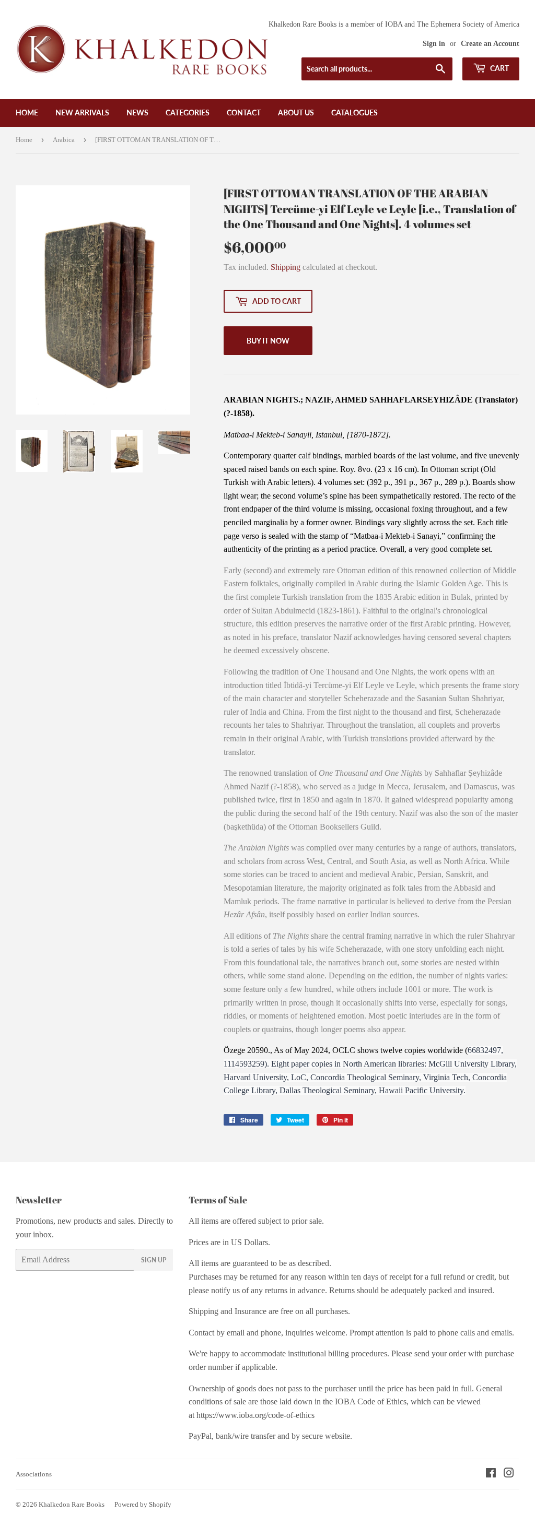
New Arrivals (82, 112)
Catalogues (354, 112)
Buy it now (268, 340)
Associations (34, 1474)
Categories (188, 112)
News (137, 112)
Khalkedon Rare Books (71, 1504)
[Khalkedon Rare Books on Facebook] (490, 1474)
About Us (296, 112)
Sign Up (153, 1260)
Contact (244, 112)
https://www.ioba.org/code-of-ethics (255, 1415)
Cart (499, 68)
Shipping (285, 267)
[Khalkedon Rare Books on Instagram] (509, 1474)
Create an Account (490, 44)
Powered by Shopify (142, 1504)
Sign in (434, 44)
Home (27, 112)
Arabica (64, 140)
